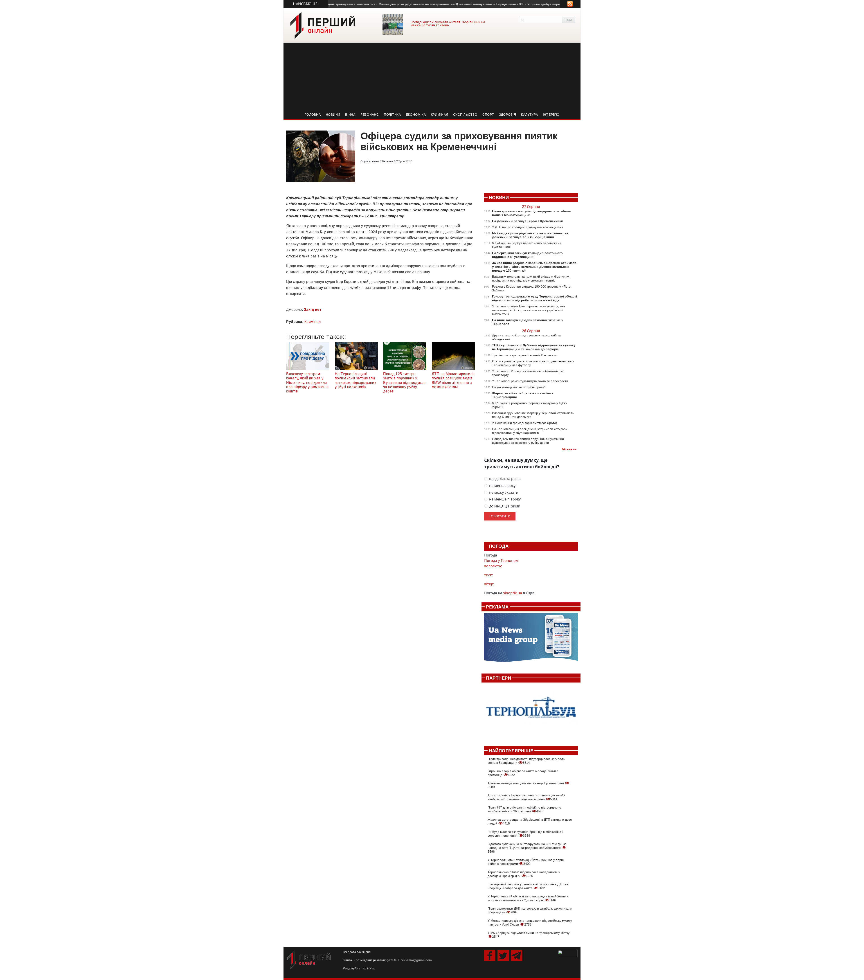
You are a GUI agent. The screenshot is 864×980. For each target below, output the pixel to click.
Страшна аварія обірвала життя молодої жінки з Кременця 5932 (523, 773)
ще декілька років (504, 478)
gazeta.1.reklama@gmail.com (409, 960)
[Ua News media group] (531, 640)
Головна (313, 114)
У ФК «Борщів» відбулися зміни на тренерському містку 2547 (528, 934)
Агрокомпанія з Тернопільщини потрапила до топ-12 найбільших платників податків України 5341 (526, 797)
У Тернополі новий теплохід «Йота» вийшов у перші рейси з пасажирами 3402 (526, 861)
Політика (392, 114)
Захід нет (313, 309)
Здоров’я (507, 114)
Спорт (488, 114)
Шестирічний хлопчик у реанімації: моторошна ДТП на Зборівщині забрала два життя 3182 (528, 886)
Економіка (416, 114)
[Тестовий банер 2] (531, 711)
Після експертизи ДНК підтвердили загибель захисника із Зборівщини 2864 (530, 910)
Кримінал (439, 114)
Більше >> (569, 449)
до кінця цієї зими (504, 506)
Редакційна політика (359, 968)
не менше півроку (505, 499)
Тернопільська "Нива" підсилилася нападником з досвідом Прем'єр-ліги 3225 (524, 874)
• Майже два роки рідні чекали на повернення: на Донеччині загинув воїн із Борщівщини (423, 4)
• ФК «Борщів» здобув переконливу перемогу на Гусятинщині (542, 4)
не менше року (502, 485)
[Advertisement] (432, 76)
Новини (333, 114)
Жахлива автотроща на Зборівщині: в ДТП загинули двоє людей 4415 (530, 821)
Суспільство (465, 114)
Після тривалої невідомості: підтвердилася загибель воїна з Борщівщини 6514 (526, 760)
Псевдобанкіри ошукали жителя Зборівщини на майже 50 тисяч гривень (447, 23)
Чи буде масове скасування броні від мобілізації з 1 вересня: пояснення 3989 (526, 833)
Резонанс (369, 114)
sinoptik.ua (512, 592)
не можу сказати (503, 492)
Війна (350, 114)
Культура (529, 114)
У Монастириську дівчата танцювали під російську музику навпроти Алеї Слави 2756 (530, 922)
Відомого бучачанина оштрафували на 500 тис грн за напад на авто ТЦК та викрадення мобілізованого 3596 (527, 847)
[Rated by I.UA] (568, 953)
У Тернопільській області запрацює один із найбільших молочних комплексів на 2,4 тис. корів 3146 (528, 898)
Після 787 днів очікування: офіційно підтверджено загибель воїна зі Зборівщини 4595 (524, 809)
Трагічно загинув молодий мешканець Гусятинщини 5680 (526, 785)
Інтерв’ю (551, 114)
